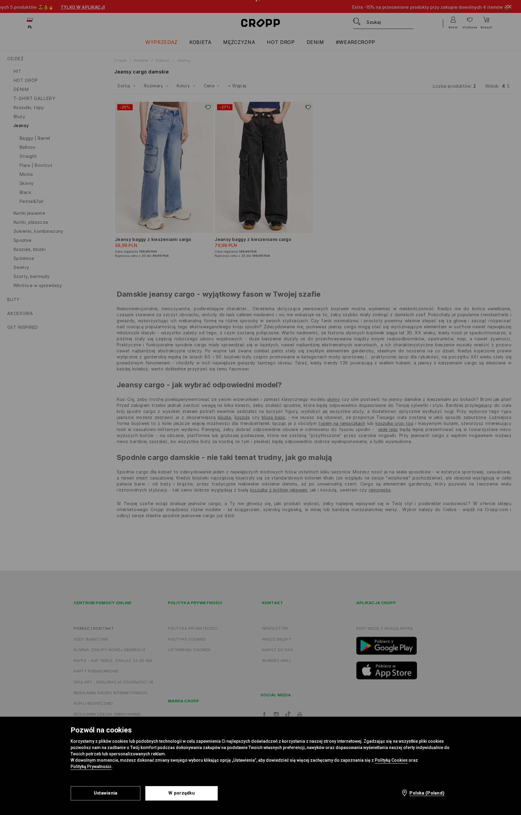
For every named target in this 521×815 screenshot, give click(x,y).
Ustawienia (106, 793)
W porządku (181, 793)
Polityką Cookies (391, 760)
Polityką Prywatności (91, 766)
